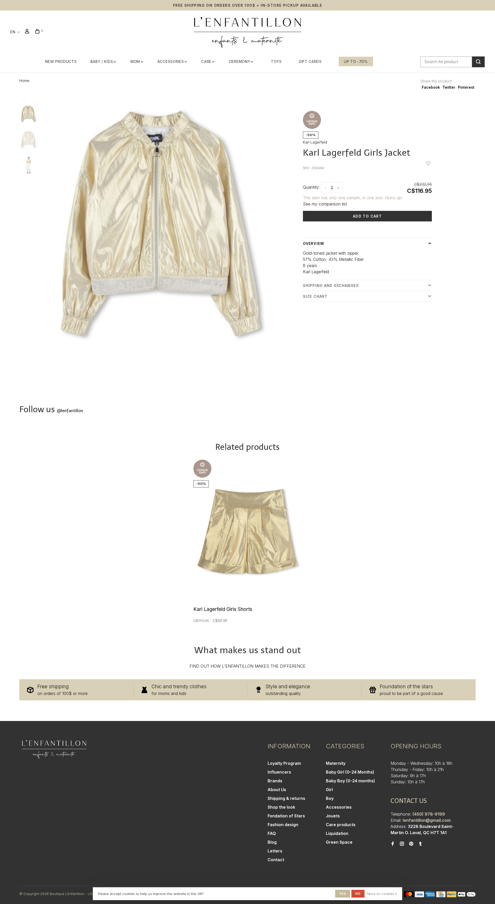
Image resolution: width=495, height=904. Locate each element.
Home (24, 80)
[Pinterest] (411, 844)
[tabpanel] (160, 223)
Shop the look (281, 807)
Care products (341, 824)
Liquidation (337, 833)
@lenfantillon (70, 410)
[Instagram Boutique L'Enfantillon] (402, 844)
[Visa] (419, 895)
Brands (275, 780)
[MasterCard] (409, 895)
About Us (277, 789)
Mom (135, 61)
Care (206, 61)
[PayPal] (451, 895)
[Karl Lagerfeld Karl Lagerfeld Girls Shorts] (247, 531)
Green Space (339, 842)
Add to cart (367, 216)
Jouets (333, 815)
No (358, 893)
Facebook (431, 87)
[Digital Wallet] (467, 895)
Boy (330, 798)
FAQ (272, 833)
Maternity (335, 763)
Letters (275, 850)
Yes (342, 893)
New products (61, 61)
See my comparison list (325, 203)
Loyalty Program (284, 763)
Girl (329, 789)
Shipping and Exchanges (331, 285)
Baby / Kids (101, 61)
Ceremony (239, 61)
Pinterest (466, 87)
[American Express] (430, 895)
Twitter (448, 87)
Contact (276, 859)
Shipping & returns (286, 798)
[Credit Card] (441, 895)
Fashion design (283, 824)
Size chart (315, 296)
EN (12, 32)
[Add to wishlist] (428, 163)
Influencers (279, 772)
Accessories (171, 61)
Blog (272, 842)
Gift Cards (310, 61)
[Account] (28, 32)
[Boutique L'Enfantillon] (54, 749)
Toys (276, 61)
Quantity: (311, 187)
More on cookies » (382, 894)
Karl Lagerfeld (315, 142)
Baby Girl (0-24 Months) (350, 772)
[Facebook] (393, 844)
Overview (313, 243)
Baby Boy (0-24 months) (350, 780)
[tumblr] (420, 844)
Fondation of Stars (286, 815)
